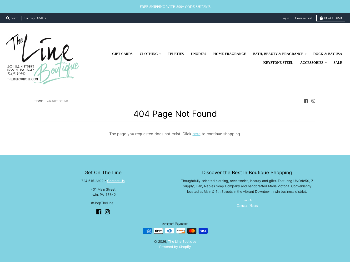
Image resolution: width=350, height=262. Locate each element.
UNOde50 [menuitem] (198, 54)
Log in (285, 18)
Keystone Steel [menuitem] (278, 62)
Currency (30, 18)
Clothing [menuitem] (149, 54)
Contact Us (116, 181)
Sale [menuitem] (338, 62)
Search (247, 200)
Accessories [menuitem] (312, 62)
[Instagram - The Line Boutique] (313, 101)
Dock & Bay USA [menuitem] (327, 54)
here (196, 133)
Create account (303, 18)
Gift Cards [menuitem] (122, 54)
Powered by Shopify (175, 247)
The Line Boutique (182, 241)
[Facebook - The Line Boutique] (306, 101)
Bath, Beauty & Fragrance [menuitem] (278, 54)
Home (39, 101)
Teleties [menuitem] (176, 54)
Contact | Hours (247, 206)
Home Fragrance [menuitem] (229, 54)
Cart (333, 18)
